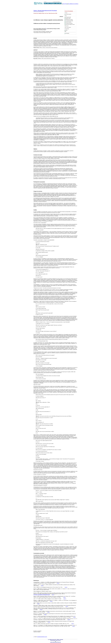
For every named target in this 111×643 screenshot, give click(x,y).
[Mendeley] (65, 30)
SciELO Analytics (68, 14)
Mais (66, 30)
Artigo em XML (68, 18)
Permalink (67, 33)
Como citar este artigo (69, 20)
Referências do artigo (69, 19)
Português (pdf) (68, 17)
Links (58, 583)
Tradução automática (69, 23)
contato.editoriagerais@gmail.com (55, 642)
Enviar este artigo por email (70, 24)
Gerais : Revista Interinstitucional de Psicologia (45, 10)
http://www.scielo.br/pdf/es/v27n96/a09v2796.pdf (42, 594)
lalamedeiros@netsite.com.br (42, 636)
